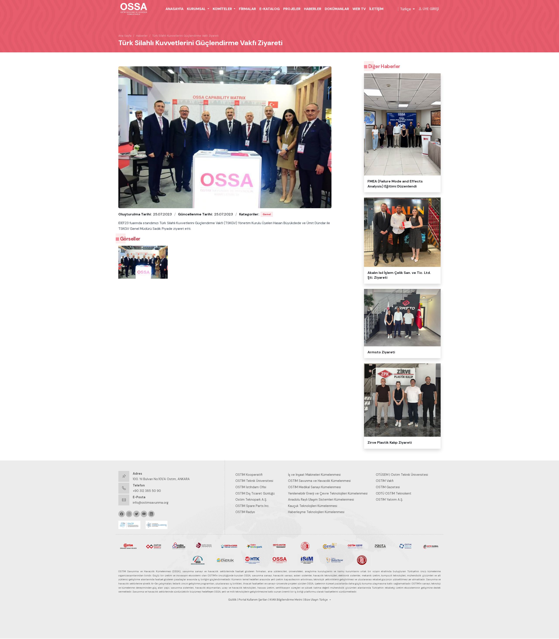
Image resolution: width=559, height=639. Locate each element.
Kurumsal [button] (197, 9)
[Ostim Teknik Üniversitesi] (204, 546)
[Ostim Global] (431, 546)
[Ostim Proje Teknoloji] (405, 546)
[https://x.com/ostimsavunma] (136, 514)
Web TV (359, 9)
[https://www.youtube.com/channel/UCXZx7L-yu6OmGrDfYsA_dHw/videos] (144, 514)
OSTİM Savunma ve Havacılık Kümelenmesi (319, 481)
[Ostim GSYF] (355, 546)
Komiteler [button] (223, 9)
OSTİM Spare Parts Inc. (252, 506)
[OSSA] (280, 560)
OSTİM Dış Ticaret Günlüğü (255, 493)
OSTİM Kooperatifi (248, 475)
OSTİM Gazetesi (388, 487)
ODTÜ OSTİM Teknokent (393, 493)
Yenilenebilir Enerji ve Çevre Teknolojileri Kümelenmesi (327, 493)
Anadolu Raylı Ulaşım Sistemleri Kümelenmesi (321, 500)
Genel (267, 214)
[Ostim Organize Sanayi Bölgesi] (128, 546)
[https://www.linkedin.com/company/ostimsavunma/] (151, 514)
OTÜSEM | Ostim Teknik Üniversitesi (402, 475)
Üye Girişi (431, 9)
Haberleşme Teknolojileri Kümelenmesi (316, 512)
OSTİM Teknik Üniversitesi (254, 481)
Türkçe (405, 9)
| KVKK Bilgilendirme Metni (285, 599)
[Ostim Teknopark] (254, 546)
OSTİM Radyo (245, 512)
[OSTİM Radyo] (330, 546)
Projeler (291, 9)
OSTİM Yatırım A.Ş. (389, 500)
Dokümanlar (337, 9)
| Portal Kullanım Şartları (252, 599)
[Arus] (198, 560)
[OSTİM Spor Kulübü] (305, 546)
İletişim (376, 9)
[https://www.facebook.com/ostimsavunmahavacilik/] (121, 514)
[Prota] (380, 546)
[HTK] (252, 560)
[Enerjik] (225, 560)
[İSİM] (307, 560)
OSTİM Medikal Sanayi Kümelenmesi (314, 487)
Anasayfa (174, 9)
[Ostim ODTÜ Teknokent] (279, 546)
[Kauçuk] (361, 560)
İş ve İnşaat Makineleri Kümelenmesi (314, 475)
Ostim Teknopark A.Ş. (251, 500)
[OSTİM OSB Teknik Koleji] (229, 546)
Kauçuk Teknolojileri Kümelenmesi (312, 506)
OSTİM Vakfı (384, 481)
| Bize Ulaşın (310, 599)
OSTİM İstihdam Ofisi (250, 487)
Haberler (312, 9)
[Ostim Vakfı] (153, 546)
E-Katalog (269, 9)
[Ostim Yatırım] (179, 546)
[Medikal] (334, 560)
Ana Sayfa (124, 36)
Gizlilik (232, 599)
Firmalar (247, 9)
